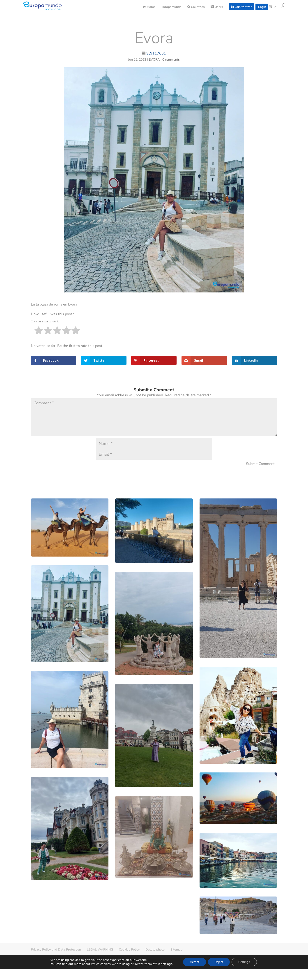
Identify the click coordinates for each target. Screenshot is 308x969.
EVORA (154, 59)
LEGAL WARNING (100, 949)
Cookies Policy (129, 949)
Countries (197, 7)
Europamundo (171, 7)
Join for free (243, 7)
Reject (219, 962)
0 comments (171, 59)
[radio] (38, 331)
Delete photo (155, 949)
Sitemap (176, 949)
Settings (244, 962)
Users (218, 7)
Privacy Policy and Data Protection (56, 949)
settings (166, 964)
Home (151, 7)
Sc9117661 (156, 53)
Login (261, 7)
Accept (194, 962)
